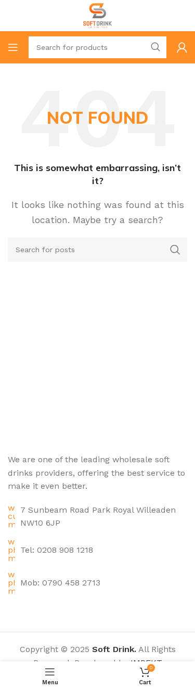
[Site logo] (97, 15)
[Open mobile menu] (13, 47)
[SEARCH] (155, 47)
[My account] (182, 47)
